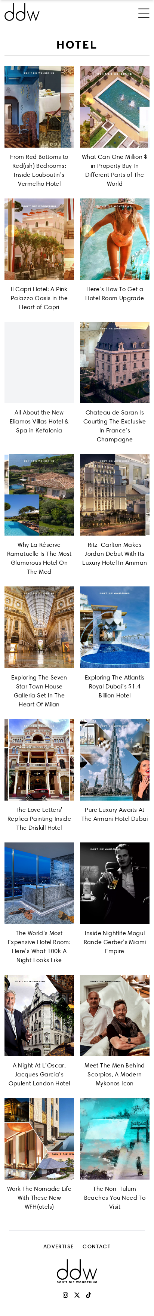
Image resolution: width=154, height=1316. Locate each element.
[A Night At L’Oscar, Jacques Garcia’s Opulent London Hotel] (39, 1015)
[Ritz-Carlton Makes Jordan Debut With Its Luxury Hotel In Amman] (115, 495)
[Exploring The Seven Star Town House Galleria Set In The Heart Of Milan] (39, 627)
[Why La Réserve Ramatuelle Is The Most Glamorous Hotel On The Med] (39, 495)
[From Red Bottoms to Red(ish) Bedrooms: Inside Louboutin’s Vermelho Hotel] (39, 107)
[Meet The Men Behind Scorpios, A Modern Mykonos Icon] (115, 1015)
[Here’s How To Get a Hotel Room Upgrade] (115, 239)
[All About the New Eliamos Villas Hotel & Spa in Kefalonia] (39, 362)
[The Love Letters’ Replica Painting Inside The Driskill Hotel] (39, 760)
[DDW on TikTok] (88, 1295)
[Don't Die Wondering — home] (49, 12)
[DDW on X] (77, 1295)
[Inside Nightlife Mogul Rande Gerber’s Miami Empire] (115, 883)
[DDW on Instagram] (65, 1295)
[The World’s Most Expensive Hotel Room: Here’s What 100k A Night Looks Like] (39, 883)
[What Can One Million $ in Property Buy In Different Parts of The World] (115, 107)
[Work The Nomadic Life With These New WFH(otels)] (39, 1139)
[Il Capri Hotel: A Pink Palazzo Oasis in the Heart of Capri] (39, 239)
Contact (97, 1246)
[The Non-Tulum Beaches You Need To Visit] (115, 1139)
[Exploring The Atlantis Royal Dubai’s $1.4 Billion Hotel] (115, 627)
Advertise (58, 1246)
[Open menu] (144, 12)
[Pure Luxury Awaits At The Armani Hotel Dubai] (115, 760)
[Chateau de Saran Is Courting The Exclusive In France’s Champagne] (115, 362)
